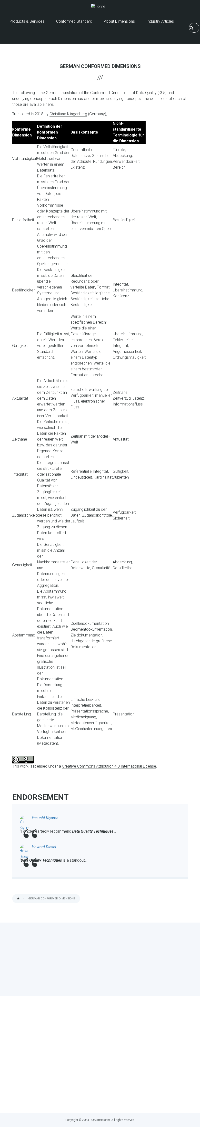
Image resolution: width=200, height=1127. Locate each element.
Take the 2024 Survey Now (100, 975)
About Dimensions (119, 21)
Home (18, 899)
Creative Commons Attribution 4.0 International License (109, 766)
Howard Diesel (44, 847)
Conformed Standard (74, 21)
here (49, 104)
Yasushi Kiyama (45, 818)
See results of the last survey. (113, 984)
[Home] (98, 7)
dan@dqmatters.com (122, 1100)
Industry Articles (160, 21)
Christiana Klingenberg (68, 114)
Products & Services (27, 21)
